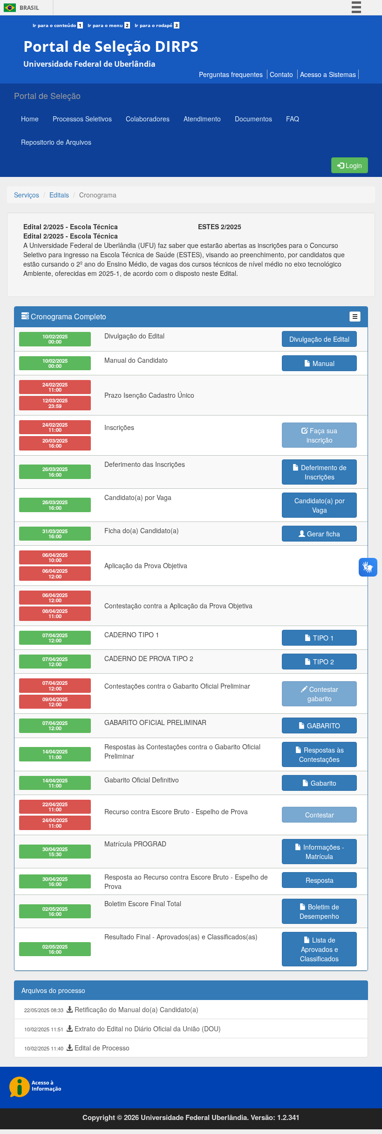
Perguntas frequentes (231, 74)
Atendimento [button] (202, 118)
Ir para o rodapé (156, 25)
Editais (59, 194)
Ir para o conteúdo (57, 25)
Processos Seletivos (82, 118)
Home (30, 118)
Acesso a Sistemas (328, 74)
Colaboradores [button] (148, 118)
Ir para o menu (108, 25)
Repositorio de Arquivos (56, 142)
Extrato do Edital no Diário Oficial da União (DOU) (122, 1028)
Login (353, 165)
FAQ (292, 118)
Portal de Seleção (47, 95)
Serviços (26, 194)
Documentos (253, 118)
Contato (281, 74)
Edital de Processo (77, 1047)
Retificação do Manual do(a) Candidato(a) (111, 1009)
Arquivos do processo (53, 990)
